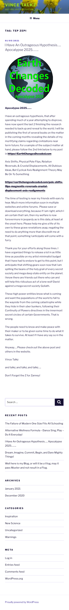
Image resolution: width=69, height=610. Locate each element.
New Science (12, 523)
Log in (8, 558)
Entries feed (12, 564)
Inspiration (11, 516)
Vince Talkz (20, 5)
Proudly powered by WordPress (22, 602)
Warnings (10, 537)
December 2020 (14, 495)
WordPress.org (14, 578)
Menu (36, 18)
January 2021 (12, 488)
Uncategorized (13, 530)
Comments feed (14, 571)
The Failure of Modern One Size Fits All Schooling (34, 423)
